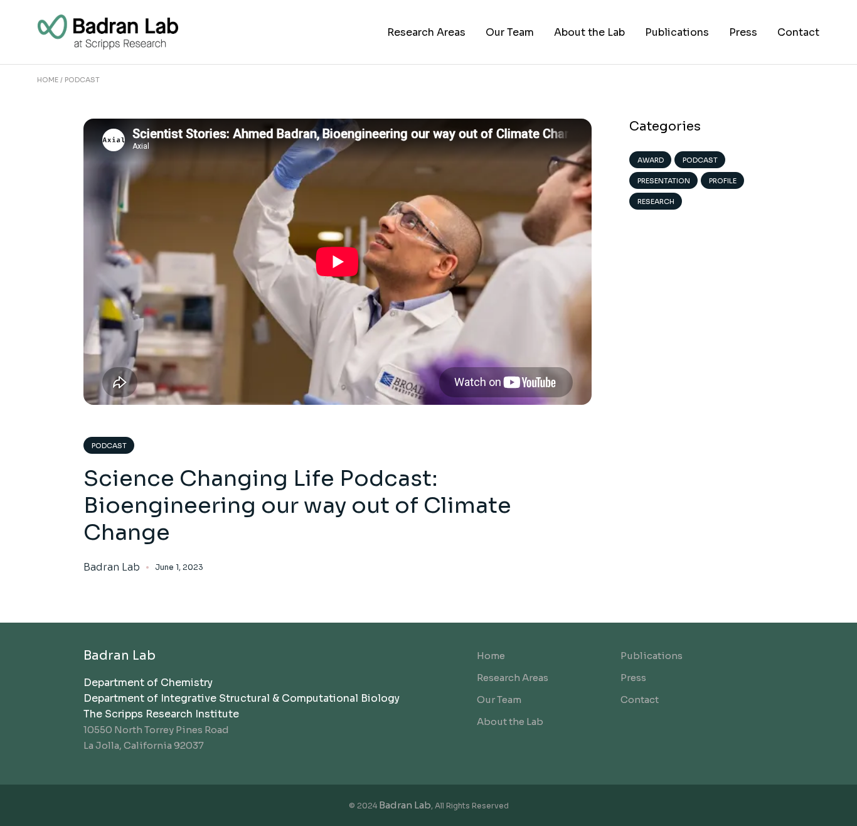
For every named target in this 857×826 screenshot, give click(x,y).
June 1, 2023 (179, 567)
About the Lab (510, 721)
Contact (639, 699)
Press (633, 678)
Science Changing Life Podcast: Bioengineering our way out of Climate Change (297, 505)
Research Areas (512, 678)
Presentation (663, 180)
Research (655, 201)
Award (650, 160)
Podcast (109, 445)
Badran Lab (111, 567)
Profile (723, 180)
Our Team (499, 699)
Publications (651, 656)
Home (491, 656)
